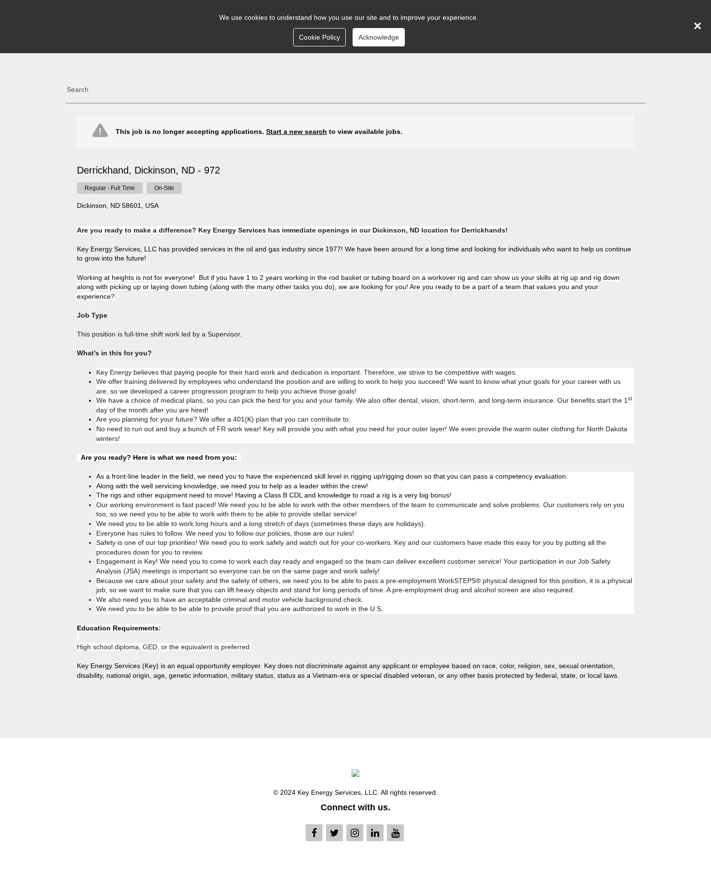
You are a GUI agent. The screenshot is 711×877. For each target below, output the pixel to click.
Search (78, 89)
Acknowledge (378, 37)
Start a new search (296, 131)
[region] (355, 401)
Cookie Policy (319, 37)
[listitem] (110, 188)
